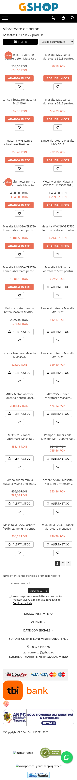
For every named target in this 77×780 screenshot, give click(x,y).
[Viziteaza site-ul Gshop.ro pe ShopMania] (38, 775)
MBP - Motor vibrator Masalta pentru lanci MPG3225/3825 (19, 396)
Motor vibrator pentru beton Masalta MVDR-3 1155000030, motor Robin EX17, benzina (19, 310)
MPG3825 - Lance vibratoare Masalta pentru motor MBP (19, 437)
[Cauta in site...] (72, 18)
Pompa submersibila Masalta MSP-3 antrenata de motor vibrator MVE (19, 482)
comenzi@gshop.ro (40, 652)
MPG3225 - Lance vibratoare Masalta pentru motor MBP (57, 396)
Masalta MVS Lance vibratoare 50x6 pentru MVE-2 (58, 269)
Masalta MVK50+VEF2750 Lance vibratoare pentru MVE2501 (19, 269)
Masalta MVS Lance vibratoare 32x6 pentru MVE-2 (58, 56)
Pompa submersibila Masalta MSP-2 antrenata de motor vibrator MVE (57, 437)
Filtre (22, 42)
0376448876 (40, 647)
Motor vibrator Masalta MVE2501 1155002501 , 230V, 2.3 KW (58, 183)
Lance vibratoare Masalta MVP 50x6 (57, 355)
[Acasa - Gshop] (38, 7)
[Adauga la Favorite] (19, 86)
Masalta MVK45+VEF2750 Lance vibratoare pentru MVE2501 (57, 228)
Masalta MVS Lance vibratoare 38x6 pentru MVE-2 (58, 101)
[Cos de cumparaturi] (63, 18)
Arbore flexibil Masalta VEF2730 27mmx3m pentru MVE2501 (58, 482)
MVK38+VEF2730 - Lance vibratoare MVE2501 (58, 526)
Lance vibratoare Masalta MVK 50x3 (57, 142)
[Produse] (5, 19)
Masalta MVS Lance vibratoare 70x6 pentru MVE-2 (19, 142)
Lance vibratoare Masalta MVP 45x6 (19, 355)
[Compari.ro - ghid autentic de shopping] (51, 752)
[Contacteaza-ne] (53, 18)
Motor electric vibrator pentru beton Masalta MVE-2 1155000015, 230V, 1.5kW (19, 56)
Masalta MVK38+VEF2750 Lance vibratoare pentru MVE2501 (19, 228)
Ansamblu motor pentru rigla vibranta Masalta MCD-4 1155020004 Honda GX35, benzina (19, 183)
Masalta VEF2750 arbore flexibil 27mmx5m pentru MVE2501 (19, 526)
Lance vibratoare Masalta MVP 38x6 (57, 310)
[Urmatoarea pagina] (68, 563)
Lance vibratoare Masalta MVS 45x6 (19, 101)
